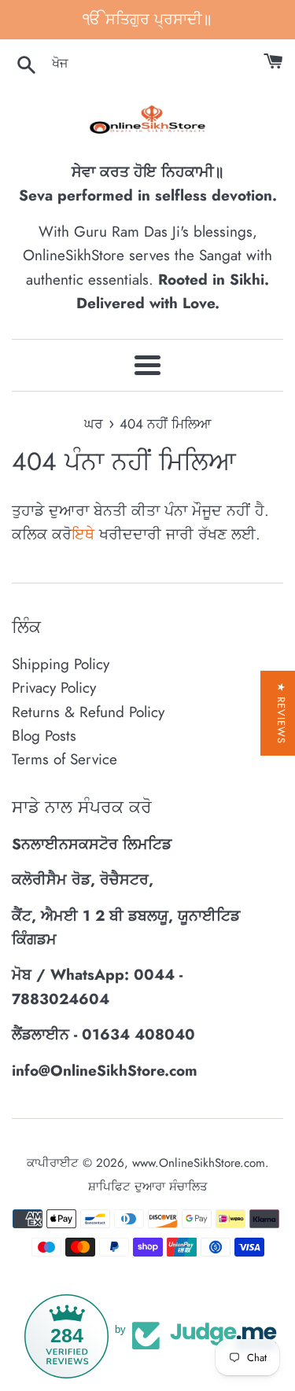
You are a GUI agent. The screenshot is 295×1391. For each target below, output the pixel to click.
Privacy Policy (54, 687)
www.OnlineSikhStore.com (198, 1163)
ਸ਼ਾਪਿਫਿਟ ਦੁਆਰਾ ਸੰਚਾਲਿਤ (148, 1186)
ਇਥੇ (83, 534)
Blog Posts (44, 735)
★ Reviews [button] (281, 713)
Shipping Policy (60, 664)
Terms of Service (64, 759)
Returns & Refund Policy (88, 712)
